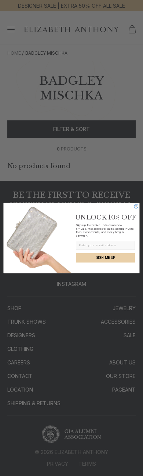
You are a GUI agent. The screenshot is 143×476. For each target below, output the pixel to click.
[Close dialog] (136, 206)
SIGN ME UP (105, 257)
